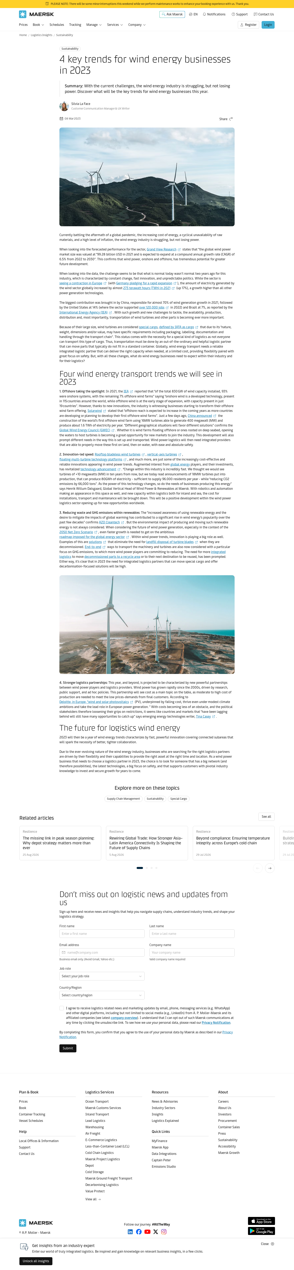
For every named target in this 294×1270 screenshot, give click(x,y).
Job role (65, 968)
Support (242, 14)
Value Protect (95, 1191)
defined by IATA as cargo (176, 327)
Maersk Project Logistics (102, 1159)
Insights (157, 1114)
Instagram (164, 1232)
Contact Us (266, 14)
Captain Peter (161, 1160)
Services (113, 25)
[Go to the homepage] (36, 1226)
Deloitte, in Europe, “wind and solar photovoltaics (94, 702)
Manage (92, 25)
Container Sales (229, 1127)
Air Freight (92, 1133)
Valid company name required (167, 959)
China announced (200, 416)
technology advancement (98, 469)
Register (251, 25)
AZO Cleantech (109, 522)
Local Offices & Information (39, 1141)
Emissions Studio (164, 1166)
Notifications (213, 13)
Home (23, 35)
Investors (224, 1114)
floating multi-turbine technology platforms (90, 459)
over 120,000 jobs (151, 307)
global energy (180, 464)
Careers (223, 1101)
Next (270, 868)
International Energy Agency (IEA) (83, 312)
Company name (160, 945)
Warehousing (94, 1127)
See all (266, 817)
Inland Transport (97, 1114)
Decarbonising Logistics (102, 1185)
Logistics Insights (41, 35)
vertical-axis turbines (162, 454)
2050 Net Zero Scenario (76, 532)
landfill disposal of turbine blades (170, 542)
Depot (89, 1165)
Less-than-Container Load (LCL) (107, 1146)
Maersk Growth (229, 1153)
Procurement (227, 1121)
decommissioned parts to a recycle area (112, 557)
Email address (69, 945)
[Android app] (261, 1231)
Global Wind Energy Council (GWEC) (84, 430)
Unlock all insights (36, 1261)
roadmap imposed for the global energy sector (92, 537)
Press (222, 1133)
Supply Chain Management (123, 798)
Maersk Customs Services (103, 1108)
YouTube (147, 1232)
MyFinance (159, 1141)
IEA (126, 391)
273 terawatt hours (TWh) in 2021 (146, 288)
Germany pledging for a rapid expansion (144, 283)
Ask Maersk (175, 14)
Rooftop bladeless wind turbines (117, 454)
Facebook (139, 1232)
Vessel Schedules (31, 1121)
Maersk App (160, 1147)
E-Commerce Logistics (101, 1140)
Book (36, 25)
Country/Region (70, 987)
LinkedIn (130, 1232)
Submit (68, 1048)
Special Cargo (178, 798)
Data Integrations (164, 1154)
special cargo (148, 327)
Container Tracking (32, 1114)
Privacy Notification (216, 1023)
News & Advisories (165, 1101)
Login (268, 25)
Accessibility (227, 1146)
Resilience (30, 832)
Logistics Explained (165, 1121)
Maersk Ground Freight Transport (108, 1178)
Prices (23, 25)
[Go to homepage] (36, 14)
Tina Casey (203, 716)
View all (91, 1199)
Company (135, 25)
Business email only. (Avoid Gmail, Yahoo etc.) (86, 959)
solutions (95, 542)
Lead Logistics (95, 1121)
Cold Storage (94, 1172)
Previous (258, 868)
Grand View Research (161, 249)
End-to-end (93, 547)
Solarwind (95, 411)
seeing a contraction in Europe (80, 283)
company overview (124, 1018)
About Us (224, 1108)
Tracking (75, 25)
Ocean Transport (97, 1101)
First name (66, 926)
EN (196, 14)
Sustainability (64, 35)
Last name (156, 926)
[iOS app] (261, 1221)
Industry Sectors (163, 1108)
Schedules (57, 25)
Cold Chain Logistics (99, 1153)
